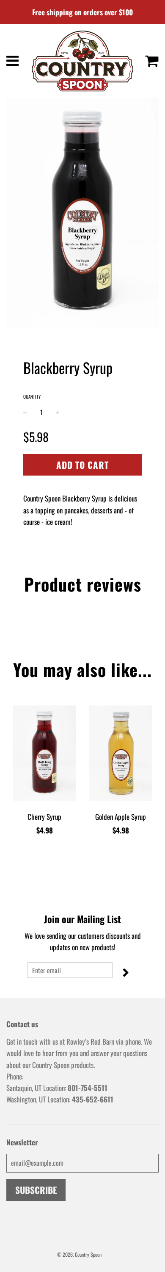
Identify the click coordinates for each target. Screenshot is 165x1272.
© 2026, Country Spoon (79, 1254)
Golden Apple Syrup (120, 816)
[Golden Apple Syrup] (120, 753)
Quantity (32, 396)
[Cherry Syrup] (44, 753)
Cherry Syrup (44, 816)
